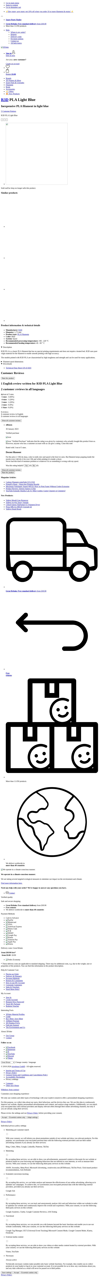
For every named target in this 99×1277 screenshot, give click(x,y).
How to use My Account (15, 983)
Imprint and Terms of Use (15, 1071)
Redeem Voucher (12, 1006)
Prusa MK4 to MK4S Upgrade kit (19, 507)
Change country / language (25, 1062)
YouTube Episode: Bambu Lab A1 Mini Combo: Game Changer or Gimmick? (36, 491)
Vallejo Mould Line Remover (17, 500)
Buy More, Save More (14, 1019)
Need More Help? (13, 989)
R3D (4, 99)
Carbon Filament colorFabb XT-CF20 (20, 482)
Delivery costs (16, 37)
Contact (9, 1038)
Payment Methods (13, 978)
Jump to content (12, 5)
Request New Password (15, 1002)
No (34, 466)
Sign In (8, 997)
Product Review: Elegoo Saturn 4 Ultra (21, 489)
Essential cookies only (17, 1117)
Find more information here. (11, 883)
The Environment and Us (15, 1027)
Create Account (12, 1000)
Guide (8, 1017)
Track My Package (13, 1004)
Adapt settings (33, 1117)
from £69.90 (26, 24)
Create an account (12, 64)
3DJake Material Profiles (15, 1014)
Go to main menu (12, 3)
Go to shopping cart (13, 7)
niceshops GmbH (18, 1066)
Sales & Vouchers (12, 987)
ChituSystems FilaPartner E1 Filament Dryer (23, 505)
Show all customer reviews (11, 421)
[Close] (2, 16)
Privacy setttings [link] (12, 1079)
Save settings (7, 1273)
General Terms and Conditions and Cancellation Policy (27, 1075)
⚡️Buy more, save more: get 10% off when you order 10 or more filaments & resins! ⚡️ (39, 11)
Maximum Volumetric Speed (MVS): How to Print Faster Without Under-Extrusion (37, 486)
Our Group (10, 1036)
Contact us (15, 41)
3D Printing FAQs (13, 1023)
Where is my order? (18, 32)
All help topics (16, 43)
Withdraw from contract (10, 1090)
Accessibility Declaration (15, 1077)
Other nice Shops (12, 1086)
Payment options (17, 39)
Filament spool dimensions (13, 362)
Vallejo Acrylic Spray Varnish (17, 502)
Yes (26, 466)
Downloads (7, 364)
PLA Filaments (23, 334)
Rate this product (8, 378)
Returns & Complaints (14, 981)
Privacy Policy (11, 1073)
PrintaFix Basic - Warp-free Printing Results (22, 484)
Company (9, 1083)
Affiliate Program (12, 1021)
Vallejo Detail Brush (13, 509)
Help (8, 30)
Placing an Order (12, 974)
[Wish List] (8, 68)
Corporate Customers (14, 985)
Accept (4, 1117)
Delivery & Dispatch (14, 976)
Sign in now (10, 56)
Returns (14, 34)
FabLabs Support (12, 1025)
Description (7, 347)
